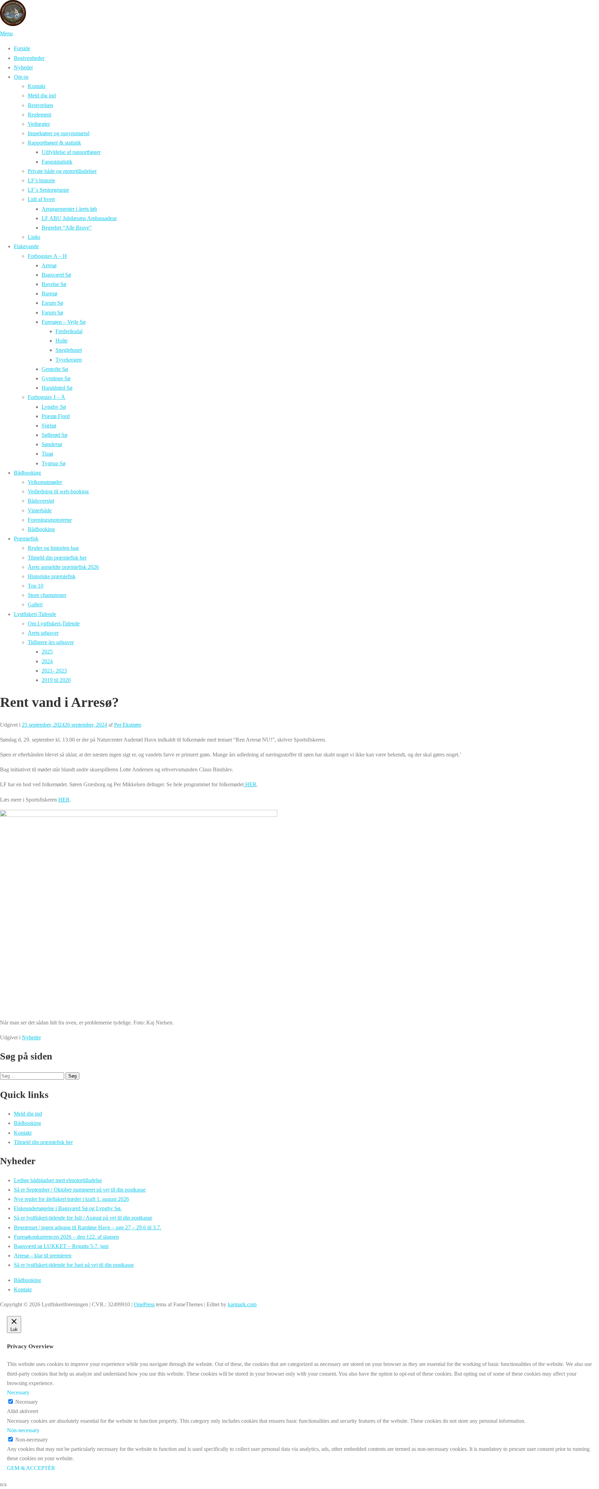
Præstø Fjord (56, 416)
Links (34, 237)
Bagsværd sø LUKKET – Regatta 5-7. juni (61, 1246)
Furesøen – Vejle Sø (64, 322)
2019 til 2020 (56, 680)
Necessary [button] (18, 1392)
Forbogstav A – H (47, 256)
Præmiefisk (26, 539)
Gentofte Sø (55, 369)
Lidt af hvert (41, 199)
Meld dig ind (42, 95)
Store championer (47, 595)
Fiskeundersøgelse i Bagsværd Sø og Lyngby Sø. (68, 1208)
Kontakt (36, 86)
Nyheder (23, 67)
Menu (6, 33)
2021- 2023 (54, 671)
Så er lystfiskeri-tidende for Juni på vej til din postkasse (74, 1265)
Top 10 (35, 586)
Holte (61, 341)
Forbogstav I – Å (46, 397)
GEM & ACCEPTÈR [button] (31, 1468)
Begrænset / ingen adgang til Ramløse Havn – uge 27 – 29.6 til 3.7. (87, 1227)
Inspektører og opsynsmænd (58, 133)
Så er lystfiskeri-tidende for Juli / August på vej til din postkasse (83, 1218)
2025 (47, 652)
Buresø (49, 293)
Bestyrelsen (40, 105)
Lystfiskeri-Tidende (35, 614)
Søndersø (52, 444)
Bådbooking (27, 473)
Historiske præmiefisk (52, 576)
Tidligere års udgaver (51, 642)
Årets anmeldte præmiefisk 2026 (63, 567)
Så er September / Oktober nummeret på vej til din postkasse (80, 1190)
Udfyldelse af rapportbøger (71, 152)
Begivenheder (29, 58)
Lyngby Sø (54, 407)
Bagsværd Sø (56, 275)
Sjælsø (49, 425)
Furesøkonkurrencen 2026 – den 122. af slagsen (66, 1237)
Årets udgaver (43, 633)
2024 (47, 661)
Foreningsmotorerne (50, 520)
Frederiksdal (69, 331)
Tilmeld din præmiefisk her (57, 558)
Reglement (39, 115)
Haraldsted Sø (57, 388)
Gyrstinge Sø (56, 378)
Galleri (35, 604)
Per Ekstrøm (127, 725)
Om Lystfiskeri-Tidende (54, 623)
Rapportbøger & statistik (54, 143)
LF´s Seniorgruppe (48, 190)
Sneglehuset (68, 350)
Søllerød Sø (54, 435)
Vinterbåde (40, 510)
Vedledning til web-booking (58, 491)
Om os (21, 77)
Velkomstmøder (45, 482)
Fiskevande (26, 246)
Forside (22, 48)
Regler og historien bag (53, 548)
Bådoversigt (41, 501)
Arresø (49, 265)
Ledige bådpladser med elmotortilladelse (58, 1180)
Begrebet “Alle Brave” (67, 228)
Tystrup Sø (54, 463)
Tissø (47, 454)
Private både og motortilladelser (62, 171)
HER (250, 784)
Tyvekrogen (68, 360)
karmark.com (242, 1304)
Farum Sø (52, 312)
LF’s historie (41, 180)
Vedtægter (39, 124)
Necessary (26, 1402)
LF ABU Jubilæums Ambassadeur (79, 218)
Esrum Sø (52, 303)
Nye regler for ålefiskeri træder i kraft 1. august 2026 (71, 1199)
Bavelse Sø (54, 284)
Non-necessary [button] (23, 1430)
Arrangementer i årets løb (69, 209)
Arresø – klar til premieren (42, 1255)
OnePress (144, 1304)
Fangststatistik (57, 162)
